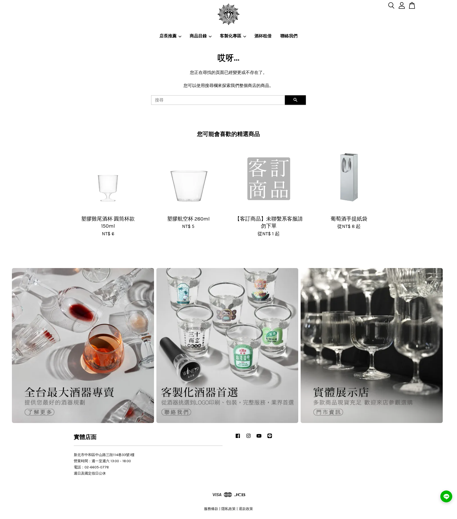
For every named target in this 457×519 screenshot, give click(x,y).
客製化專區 (230, 36)
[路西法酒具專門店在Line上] (269, 438)
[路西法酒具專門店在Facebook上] (237, 438)
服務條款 (211, 509)
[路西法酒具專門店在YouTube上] (259, 438)
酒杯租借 (263, 36)
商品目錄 (198, 36)
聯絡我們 (289, 36)
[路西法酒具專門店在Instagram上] (248, 438)
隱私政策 (228, 509)
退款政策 (246, 509)
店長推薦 (168, 36)
